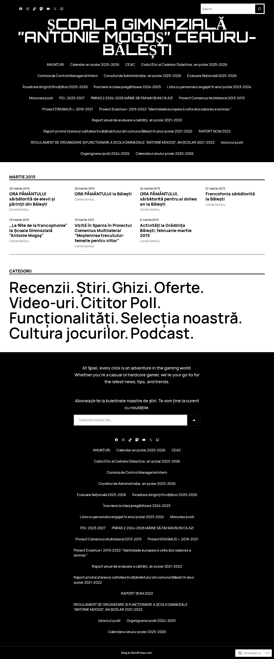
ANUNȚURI (55, 64)
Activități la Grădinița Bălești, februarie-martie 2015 (166, 230)
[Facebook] (20, 9)
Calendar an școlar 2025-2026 (94, 64)
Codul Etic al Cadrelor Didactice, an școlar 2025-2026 (184, 64)
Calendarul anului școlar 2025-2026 (165, 153)
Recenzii (39, 287)
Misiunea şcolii (41, 97)
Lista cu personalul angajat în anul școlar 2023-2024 (209, 86)
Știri (91, 287)
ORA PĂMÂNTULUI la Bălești (103, 193)
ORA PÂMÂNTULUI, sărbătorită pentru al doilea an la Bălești (168, 199)
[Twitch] (62, 9)
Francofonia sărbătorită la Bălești (230, 196)
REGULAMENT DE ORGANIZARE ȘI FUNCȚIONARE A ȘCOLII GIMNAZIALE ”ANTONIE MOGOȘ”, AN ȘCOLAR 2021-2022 (122, 142)
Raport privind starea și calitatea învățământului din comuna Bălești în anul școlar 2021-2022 (118, 131)
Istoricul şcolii (232, 142)
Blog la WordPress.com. (137, 653)
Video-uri (42, 302)
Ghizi (130, 287)
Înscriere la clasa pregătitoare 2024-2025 (127, 86)
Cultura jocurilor (66, 333)
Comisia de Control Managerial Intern (67, 75)
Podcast (160, 333)
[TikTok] (34, 9)
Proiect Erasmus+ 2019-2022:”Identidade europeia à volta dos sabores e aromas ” (165, 109)
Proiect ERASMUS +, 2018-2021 (67, 109)
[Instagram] (27, 9)
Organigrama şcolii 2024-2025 (105, 153)
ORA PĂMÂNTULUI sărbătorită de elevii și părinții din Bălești (32, 199)
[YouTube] (48, 9)
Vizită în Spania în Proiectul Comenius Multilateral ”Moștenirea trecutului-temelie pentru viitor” (103, 233)
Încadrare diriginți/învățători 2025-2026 (55, 86)
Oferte (177, 287)
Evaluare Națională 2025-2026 (211, 75)
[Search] (259, 9)
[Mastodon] (41, 9)
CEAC (130, 64)
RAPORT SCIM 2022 (215, 131)
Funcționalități (62, 317)
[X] (55, 9)
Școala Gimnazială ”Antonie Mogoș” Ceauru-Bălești (137, 36)
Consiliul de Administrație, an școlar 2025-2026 (142, 75)
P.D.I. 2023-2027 (71, 97)
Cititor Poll (119, 302)
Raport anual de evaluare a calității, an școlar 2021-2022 (137, 120)
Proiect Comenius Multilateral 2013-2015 (212, 97)
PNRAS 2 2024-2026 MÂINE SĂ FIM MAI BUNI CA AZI (132, 97)
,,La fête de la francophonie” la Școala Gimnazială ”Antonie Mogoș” (38, 230)
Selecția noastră (179, 317)
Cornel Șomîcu (19, 209)
